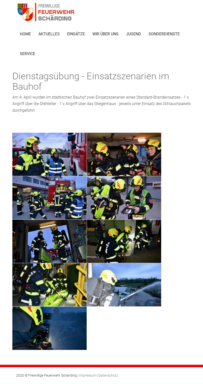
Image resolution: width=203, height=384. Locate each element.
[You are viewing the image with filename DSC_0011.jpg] (49, 154)
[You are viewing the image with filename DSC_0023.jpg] (124, 197)
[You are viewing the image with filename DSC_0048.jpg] (49, 284)
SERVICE (27, 53)
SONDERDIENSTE (164, 34)
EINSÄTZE (76, 34)
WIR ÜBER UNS (105, 34)
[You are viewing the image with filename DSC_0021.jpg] (49, 197)
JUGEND (133, 34)
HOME (25, 34)
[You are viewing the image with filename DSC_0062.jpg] (49, 328)
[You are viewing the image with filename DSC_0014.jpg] (124, 154)
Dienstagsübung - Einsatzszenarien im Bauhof (90, 81)
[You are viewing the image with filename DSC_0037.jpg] (124, 241)
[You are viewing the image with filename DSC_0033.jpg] (49, 241)
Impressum (87, 375)
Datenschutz (108, 375)
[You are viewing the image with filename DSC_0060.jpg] (124, 284)
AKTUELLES (49, 34)
